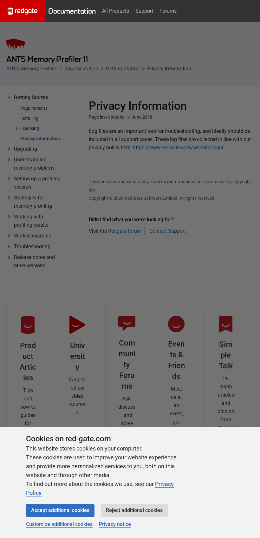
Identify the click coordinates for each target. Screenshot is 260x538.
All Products (115, 11)
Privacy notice (115, 524)
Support (144, 11)
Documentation (72, 11)
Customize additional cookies (59, 524)
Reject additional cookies (134, 510)
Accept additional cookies (60, 510)
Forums (168, 11)
